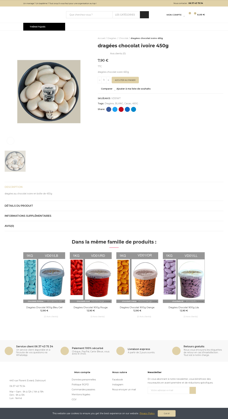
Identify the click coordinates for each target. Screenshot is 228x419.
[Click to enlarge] (10, 140)
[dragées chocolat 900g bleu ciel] (44, 278)
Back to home (217, 38)
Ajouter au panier (125, 80)
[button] (188, 3)
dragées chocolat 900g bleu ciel (44, 307)
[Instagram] (168, 3)
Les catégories (125, 14)
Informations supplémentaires (28, 215)
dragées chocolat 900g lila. (183, 307)
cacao (127, 103)
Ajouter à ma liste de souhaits (133, 88)
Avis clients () (118, 53)
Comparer (106, 88)
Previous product (213, 38)
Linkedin (127, 109)
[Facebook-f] (163, 3)
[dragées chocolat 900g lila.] (184, 278)
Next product (221, 38)
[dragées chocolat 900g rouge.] (91, 278)
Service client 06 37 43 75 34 (34, 346)
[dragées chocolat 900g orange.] (137, 278)
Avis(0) (9, 225)
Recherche (144, 14)
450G (135, 103)
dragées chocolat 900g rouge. (91, 307)
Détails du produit (19, 205)
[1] (193, 390)
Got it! (167, 413)
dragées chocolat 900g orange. (137, 307)
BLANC (119, 103)
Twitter (114, 109)
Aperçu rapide (57, 269)
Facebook (108, 109)
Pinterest (121, 109)
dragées (109, 103)
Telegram (133, 109)
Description (14, 187)
